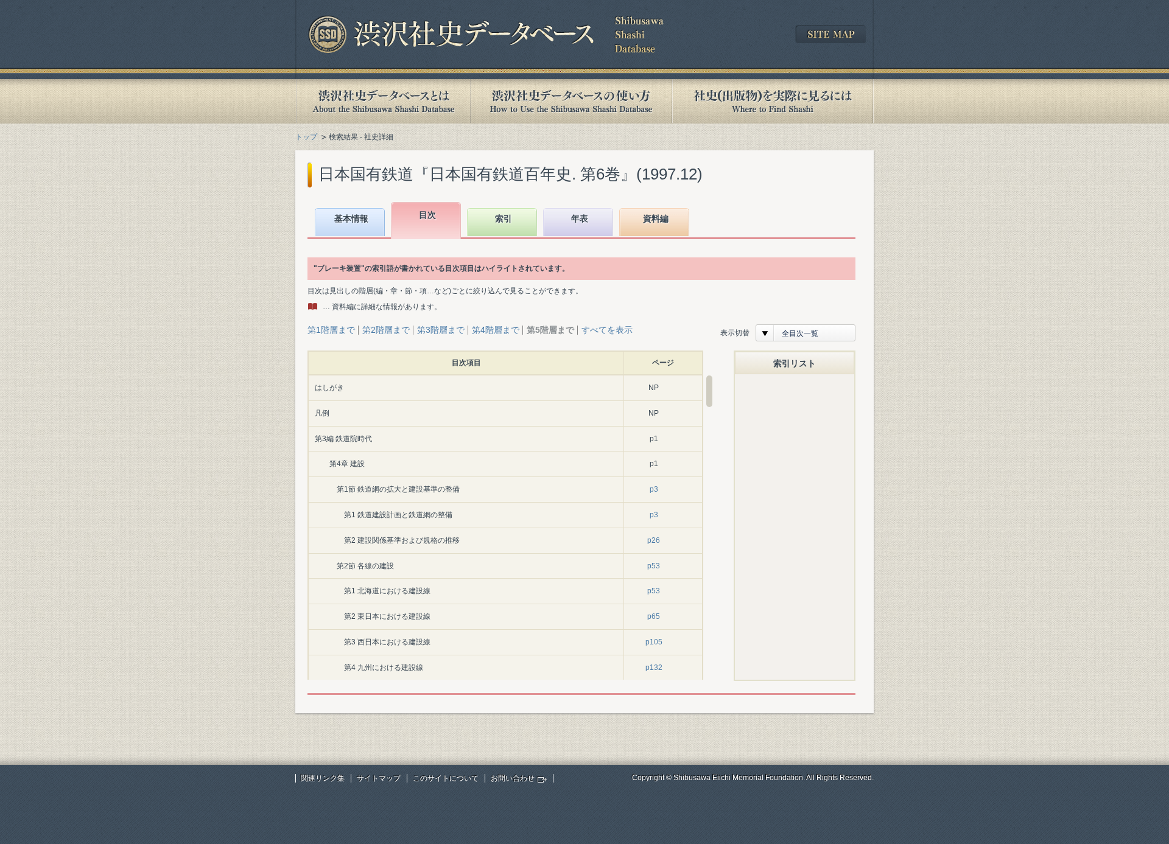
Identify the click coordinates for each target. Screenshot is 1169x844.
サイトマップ (379, 778)
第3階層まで (441, 330)
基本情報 (351, 218)
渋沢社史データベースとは (382, 101)
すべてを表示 (607, 330)
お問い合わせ (513, 778)
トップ (306, 137)
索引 (503, 218)
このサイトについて (446, 778)
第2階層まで (386, 330)
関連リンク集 (323, 778)
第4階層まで (495, 330)
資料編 (656, 218)
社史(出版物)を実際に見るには (773, 101)
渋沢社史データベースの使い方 (571, 101)
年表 (579, 218)
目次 (427, 215)
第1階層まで (331, 330)
